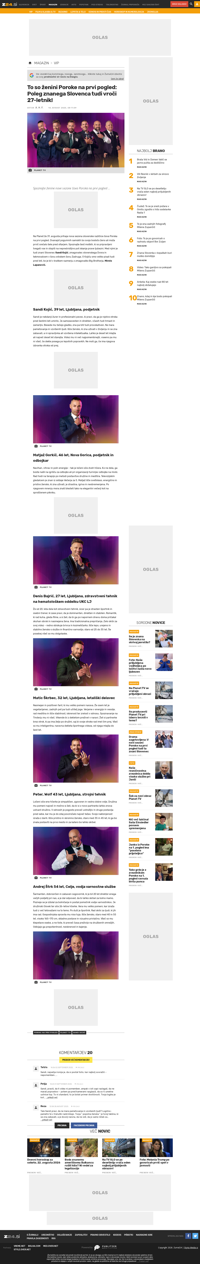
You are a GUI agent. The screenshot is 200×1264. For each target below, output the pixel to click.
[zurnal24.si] (9, 4)
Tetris (44, 1067)
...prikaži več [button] (52, 1097)
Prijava (62, 1125)
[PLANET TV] (76, 419)
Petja (44, 1083)
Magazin (41, 63)
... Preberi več (143, 1261)
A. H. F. (39, 107)
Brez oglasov (179, 4)
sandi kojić (79, 1033)
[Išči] (191, 4)
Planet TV (65, 1033)
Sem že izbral (117, 78)
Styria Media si (191, 1247)
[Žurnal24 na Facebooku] (188, 1236)
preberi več (76, 1060)
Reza (43, 1106)
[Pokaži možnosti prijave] (197, 4)
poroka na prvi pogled (46, 1033)
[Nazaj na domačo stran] (30, 63)
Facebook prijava (84, 1125)
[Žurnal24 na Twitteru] (195, 1236)
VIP (56, 63)
